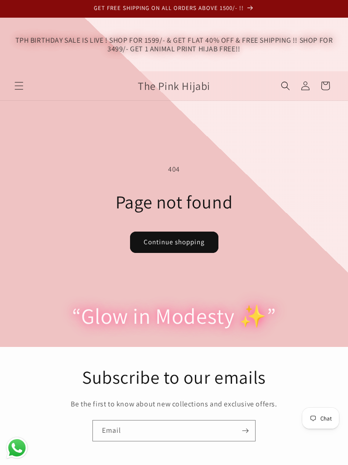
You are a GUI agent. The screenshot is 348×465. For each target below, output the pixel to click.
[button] (19, 86)
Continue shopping (174, 241)
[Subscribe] (245, 430)
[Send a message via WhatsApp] (17, 447)
